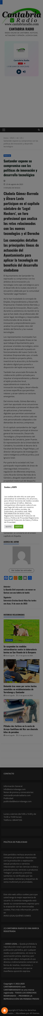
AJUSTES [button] (8, 526)
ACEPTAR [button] (18, 526)
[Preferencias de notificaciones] (4, 1010)
